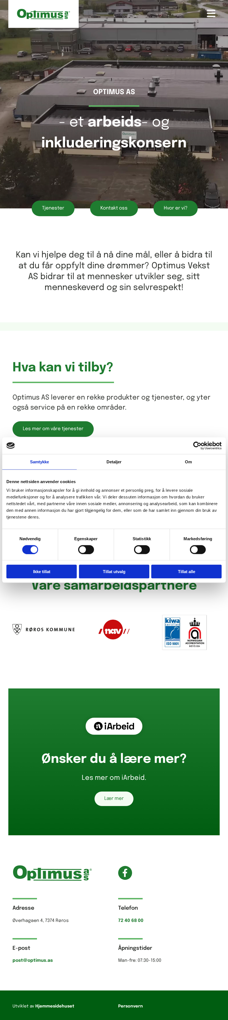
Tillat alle (186, 571)
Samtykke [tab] (39, 461)
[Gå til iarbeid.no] (114, 726)
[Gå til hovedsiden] (43, 14)
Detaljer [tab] (114, 461)
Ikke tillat (41, 571)
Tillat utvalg (114, 571)
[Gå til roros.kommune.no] (44, 629)
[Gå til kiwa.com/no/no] (184, 632)
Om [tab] (188, 461)
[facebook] (125, 873)
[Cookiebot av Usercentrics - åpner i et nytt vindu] (197, 445)
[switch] (86, 549)
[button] (149, 14)
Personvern (130, 1006)
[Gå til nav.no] (114, 629)
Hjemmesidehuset (54, 1006)
